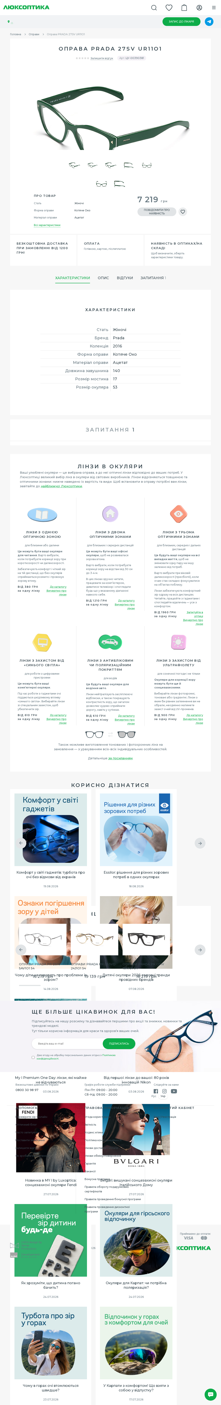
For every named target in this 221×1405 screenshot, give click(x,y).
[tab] (110, 430)
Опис (103, 278)
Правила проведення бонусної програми (113, 1199)
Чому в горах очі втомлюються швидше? (51, 1388)
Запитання (153, 278)
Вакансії (90, 1171)
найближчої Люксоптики (61, 486)
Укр (163, 1096)
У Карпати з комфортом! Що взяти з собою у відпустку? (136, 1388)
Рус (154, 1096)
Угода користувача (97, 1116)
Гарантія (90, 1163)
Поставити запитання (30, 1140)
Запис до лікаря (181, 21)
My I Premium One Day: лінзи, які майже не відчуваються (51, 1080)
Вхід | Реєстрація (165, 1116)
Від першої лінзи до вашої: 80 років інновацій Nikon (136, 1080)
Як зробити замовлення (32, 1155)
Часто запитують (27, 1132)
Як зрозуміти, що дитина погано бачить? (50, 1285)
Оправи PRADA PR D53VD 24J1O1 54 (93, 966)
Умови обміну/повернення (103, 1155)
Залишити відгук (102, 58)
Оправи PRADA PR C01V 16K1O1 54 (143, 966)
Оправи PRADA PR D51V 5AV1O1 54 (39, 966)
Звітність (90, 1124)
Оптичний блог (26, 1124)
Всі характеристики (47, 225)
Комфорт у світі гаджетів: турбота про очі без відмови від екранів (50, 874)
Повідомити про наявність (157, 211)
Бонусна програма (97, 1179)
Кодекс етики (94, 1132)
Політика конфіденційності (103, 1140)
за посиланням (120, 758)
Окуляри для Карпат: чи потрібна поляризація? (136, 1285)
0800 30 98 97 (27, 1090)
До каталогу (58, 586)
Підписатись (119, 1043)
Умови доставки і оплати (101, 1148)
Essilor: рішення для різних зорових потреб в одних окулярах (136, 874)
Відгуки (125, 278)
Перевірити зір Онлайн (31, 1116)
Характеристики (72, 278)
